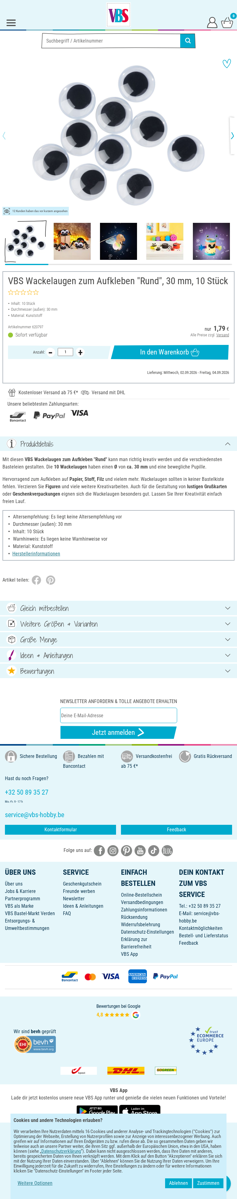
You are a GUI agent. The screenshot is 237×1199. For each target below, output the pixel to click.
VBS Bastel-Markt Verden (30, 913)
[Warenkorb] (227, 22)
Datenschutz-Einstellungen (147, 932)
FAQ (67, 913)
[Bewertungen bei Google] (118, 1011)
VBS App (129, 954)
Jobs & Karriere (20, 891)
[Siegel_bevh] (35, 1044)
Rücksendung (134, 917)
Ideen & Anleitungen (83, 906)
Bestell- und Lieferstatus (203, 936)
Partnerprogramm (22, 899)
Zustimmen (208, 1183)
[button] (9, 135)
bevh (35, 1031)
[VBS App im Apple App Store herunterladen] (139, 1111)
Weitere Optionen (35, 1183)
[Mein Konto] (212, 22)
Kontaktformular (60, 830)
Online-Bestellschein (141, 895)
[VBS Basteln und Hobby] (118, 14)
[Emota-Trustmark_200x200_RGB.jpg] (206, 1040)
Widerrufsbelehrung (140, 924)
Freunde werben (79, 891)
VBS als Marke (19, 906)
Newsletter (74, 899)
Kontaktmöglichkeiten (200, 928)
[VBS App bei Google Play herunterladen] (98, 1111)
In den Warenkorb (164, 352)
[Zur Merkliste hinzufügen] (227, 63)
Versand (222, 335)
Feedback (176, 830)
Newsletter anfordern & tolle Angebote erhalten (118, 701)
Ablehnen (178, 1183)
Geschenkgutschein (82, 884)
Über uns (14, 884)
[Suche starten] (188, 40)
